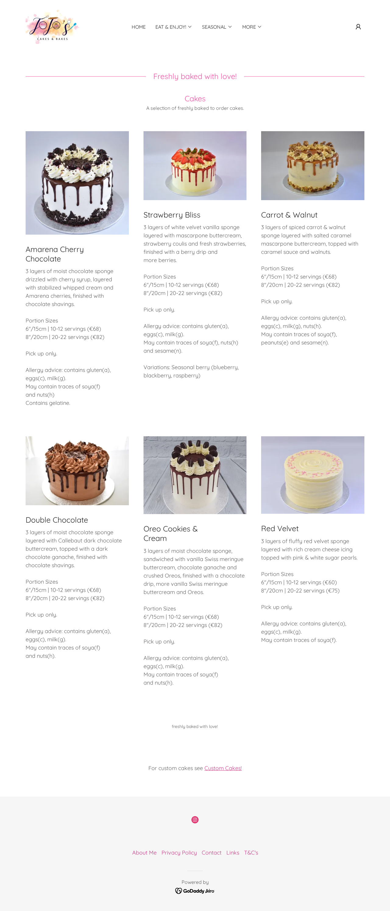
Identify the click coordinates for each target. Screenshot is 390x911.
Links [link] (232, 852)
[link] (52, 26)
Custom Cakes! (223, 768)
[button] (358, 27)
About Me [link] (144, 852)
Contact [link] (212, 852)
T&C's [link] (251, 852)
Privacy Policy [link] (179, 852)
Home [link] (139, 27)
